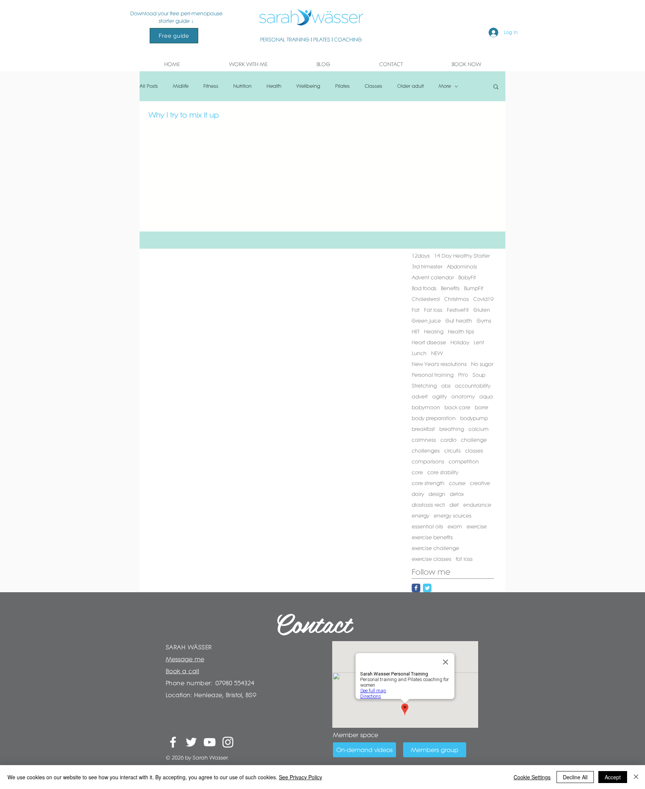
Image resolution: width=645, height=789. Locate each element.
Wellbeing (308, 86)
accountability (472, 386)
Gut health (458, 321)
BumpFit (473, 288)
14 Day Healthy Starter (462, 256)
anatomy (463, 397)
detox (457, 494)
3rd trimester (427, 267)
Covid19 (483, 299)
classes (474, 451)
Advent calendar (433, 277)
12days (421, 256)
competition (464, 462)
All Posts (149, 86)
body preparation (434, 418)
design (437, 494)
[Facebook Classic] (416, 588)
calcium (478, 429)
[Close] (636, 777)
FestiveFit (458, 310)
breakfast (423, 429)
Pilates (342, 86)
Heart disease (429, 342)
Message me (185, 659)
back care (457, 407)
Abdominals (462, 267)
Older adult (410, 86)
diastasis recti (428, 505)
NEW (437, 353)
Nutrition (242, 86)
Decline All (575, 777)
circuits (452, 451)
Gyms (484, 321)
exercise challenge (435, 548)
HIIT (416, 332)
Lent (479, 342)
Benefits (450, 288)
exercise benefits (432, 537)
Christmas (456, 299)
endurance (477, 505)
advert (420, 397)
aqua (486, 397)
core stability (442, 472)
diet (454, 505)
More (445, 86)
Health (274, 86)
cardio (448, 440)
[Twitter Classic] (427, 588)
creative (480, 483)
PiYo (463, 375)
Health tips (461, 332)
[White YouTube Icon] (209, 742)
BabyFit (467, 277)
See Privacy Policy (300, 777)
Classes (373, 86)
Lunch (419, 353)
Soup (479, 375)
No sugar (482, 364)
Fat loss (433, 310)
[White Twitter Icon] (191, 742)
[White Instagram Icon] (228, 742)
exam (455, 526)
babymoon (426, 407)
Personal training (433, 375)
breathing (451, 429)
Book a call (182, 671)
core (417, 472)
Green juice (426, 321)
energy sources (452, 516)
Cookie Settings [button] (532, 777)
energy (420, 516)
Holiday (460, 342)
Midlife (180, 86)
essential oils (427, 526)
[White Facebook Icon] (173, 742)
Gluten (481, 310)
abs (446, 386)
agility (439, 397)
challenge (474, 440)
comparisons (428, 462)
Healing (433, 332)
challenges (426, 451)
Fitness (210, 86)
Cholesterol (426, 299)
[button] (248, 64)
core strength (428, 483)
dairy (418, 494)
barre (481, 407)
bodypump (474, 418)
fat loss (464, 559)
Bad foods (424, 288)
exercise (477, 526)
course (457, 483)
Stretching (424, 386)
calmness (424, 440)
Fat (416, 310)
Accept (613, 777)
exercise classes (431, 559)
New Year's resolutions (439, 364)
